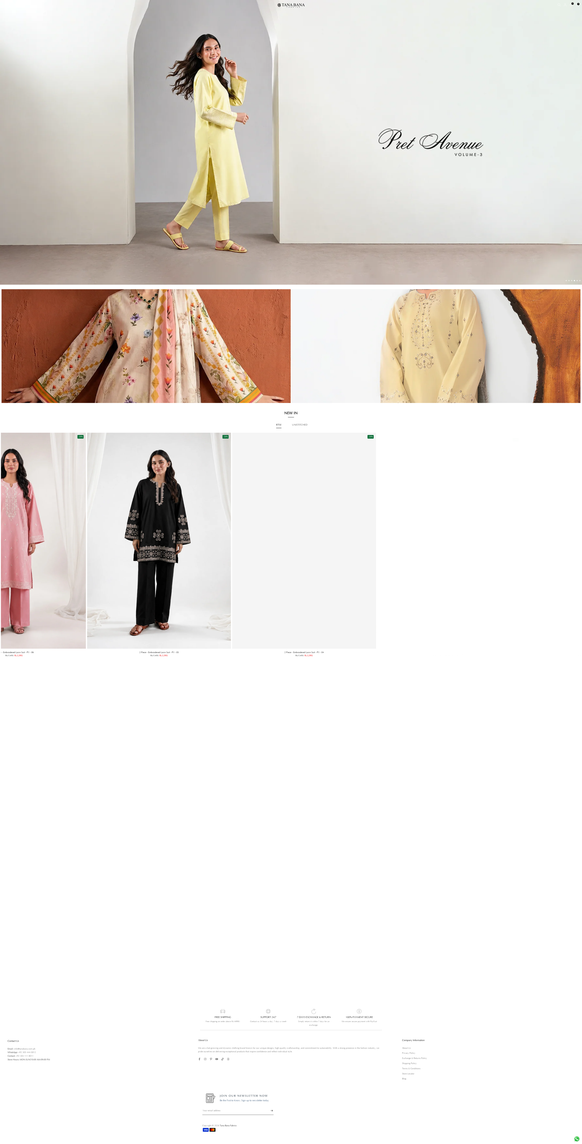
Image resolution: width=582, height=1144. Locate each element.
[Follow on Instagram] (205, 1067)
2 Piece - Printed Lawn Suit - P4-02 (166, 663)
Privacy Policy (408, 1061)
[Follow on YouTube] (216, 1067)
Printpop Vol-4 (355, 400)
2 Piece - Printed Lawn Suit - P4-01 (311, 663)
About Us (406, 1056)
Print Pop (63, 399)
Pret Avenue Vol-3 (357, 392)
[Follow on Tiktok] (222, 1067)
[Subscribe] (270, 1119)
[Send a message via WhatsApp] (576, 1138)
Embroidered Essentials (70, 395)
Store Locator (408, 1082)
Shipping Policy (409, 1071)
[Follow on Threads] (228, 1067)
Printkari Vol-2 (65, 404)
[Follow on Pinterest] (211, 1067)
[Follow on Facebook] (199, 1067)
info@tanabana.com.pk (24, 1057)
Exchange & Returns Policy (414, 1066)
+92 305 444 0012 (27, 1060)
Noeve (351, 404)
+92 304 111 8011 (24, 1064)
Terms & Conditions (411, 1076)
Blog (404, 1087)
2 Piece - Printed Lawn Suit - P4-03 (21, 660)
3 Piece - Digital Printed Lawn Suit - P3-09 (456, 663)
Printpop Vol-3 (355, 396)
